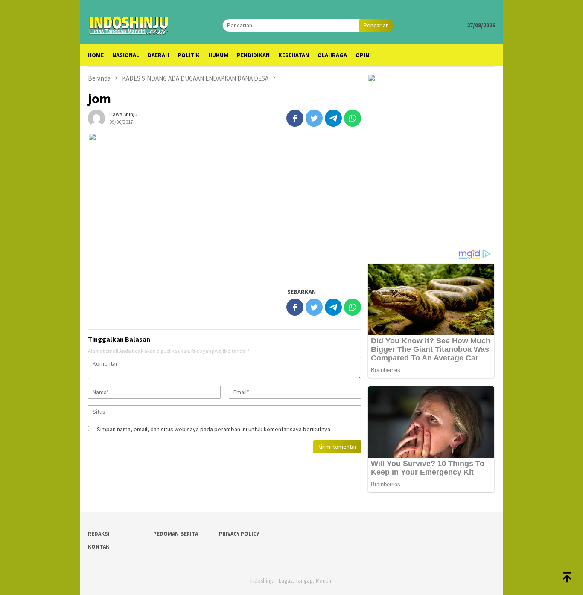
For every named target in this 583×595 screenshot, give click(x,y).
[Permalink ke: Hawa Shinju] (96, 118)
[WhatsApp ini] (352, 118)
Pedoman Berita (175, 533)
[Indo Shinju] (129, 24)
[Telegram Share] (333, 118)
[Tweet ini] (314, 118)
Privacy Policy (239, 533)
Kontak (98, 546)
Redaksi (99, 533)
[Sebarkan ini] (294, 118)
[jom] (224, 206)
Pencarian (376, 25)
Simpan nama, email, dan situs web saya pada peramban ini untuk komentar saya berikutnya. (214, 429)
